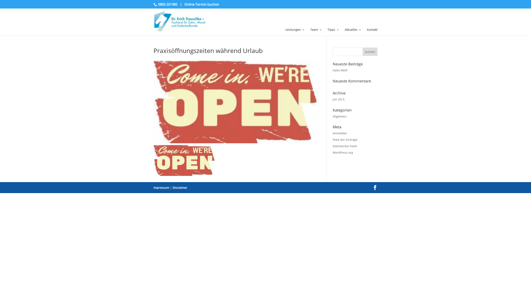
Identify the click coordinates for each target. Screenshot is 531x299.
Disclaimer (180, 188)
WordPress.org (343, 152)
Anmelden (340, 133)
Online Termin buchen (201, 4)
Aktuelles (351, 30)
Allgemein (340, 116)
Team (314, 30)
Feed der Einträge (345, 140)
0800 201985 (168, 4)
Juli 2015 (339, 99)
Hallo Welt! (340, 70)
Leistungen (293, 30)
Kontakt (372, 30)
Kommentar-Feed (345, 146)
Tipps (331, 30)
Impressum (161, 188)
